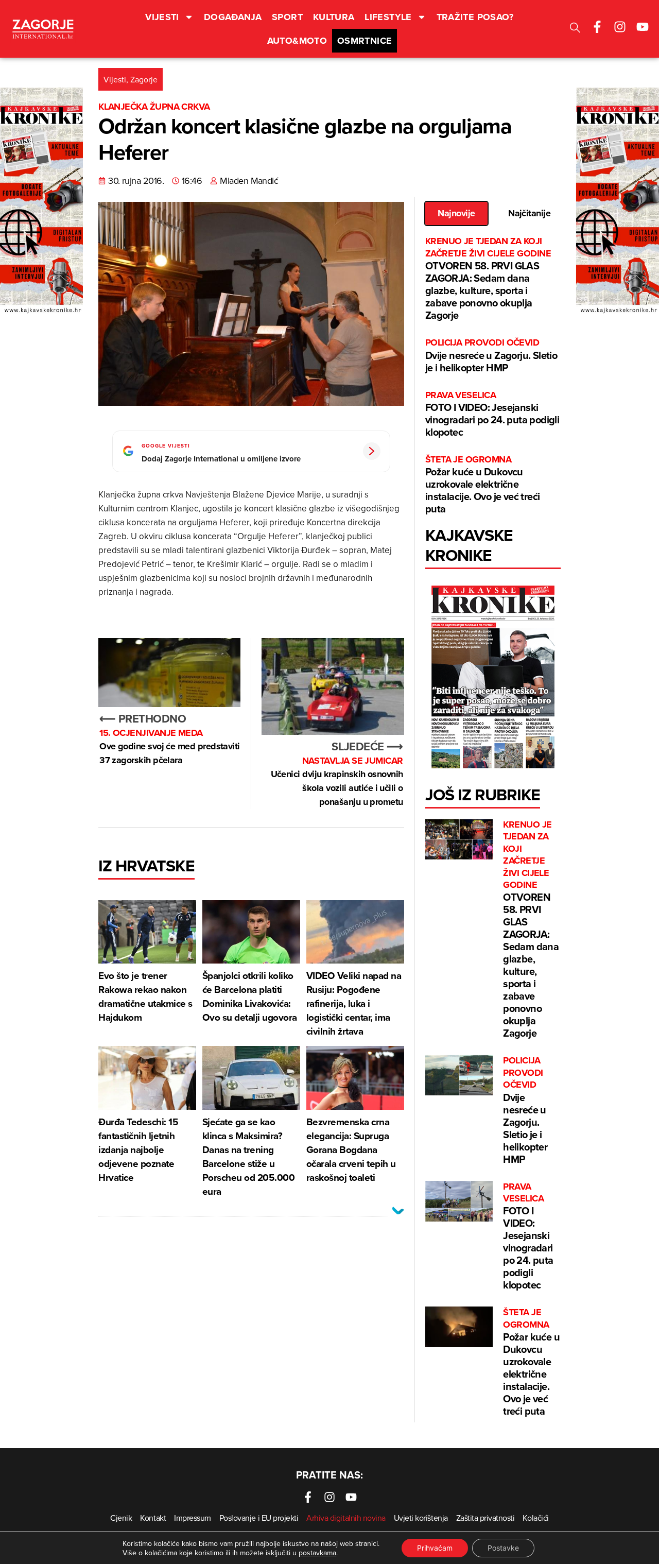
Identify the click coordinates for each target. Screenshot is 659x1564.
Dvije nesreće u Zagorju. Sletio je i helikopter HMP (491, 355)
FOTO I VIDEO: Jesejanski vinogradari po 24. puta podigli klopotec (492, 414)
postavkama (317, 1552)
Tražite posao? (475, 17)
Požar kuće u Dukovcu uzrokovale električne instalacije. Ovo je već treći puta (482, 485)
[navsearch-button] (575, 29)
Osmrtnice (364, 40)
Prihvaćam (435, 1547)
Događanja (233, 17)
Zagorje (144, 79)
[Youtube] (642, 27)
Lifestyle (388, 17)
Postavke (503, 1547)
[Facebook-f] (597, 27)
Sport (287, 17)
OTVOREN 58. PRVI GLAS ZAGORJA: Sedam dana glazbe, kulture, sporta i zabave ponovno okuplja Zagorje (488, 278)
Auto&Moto (297, 40)
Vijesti (162, 17)
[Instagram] (620, 27)
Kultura (334, 17)
